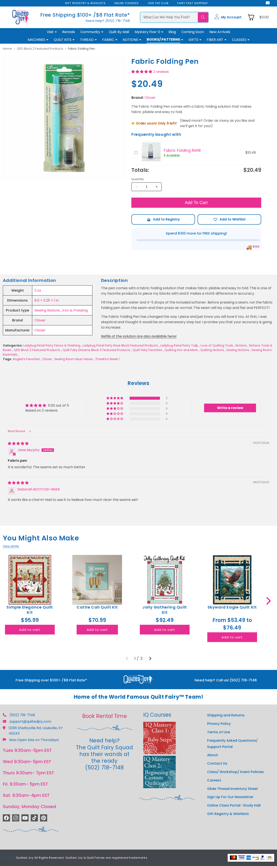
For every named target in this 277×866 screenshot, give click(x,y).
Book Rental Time (104, 716)
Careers (214, 780)
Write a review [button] (230, 407)
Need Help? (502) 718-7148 (108, 21)
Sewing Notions (47, 310)
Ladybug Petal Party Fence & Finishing (51, 345)
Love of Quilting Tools (217, 345)
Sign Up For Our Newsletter (230, 796)
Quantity (137, 179)
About (212, 755)
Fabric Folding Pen (81, 48)
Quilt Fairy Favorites (147, 350)
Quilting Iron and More (181, 350)
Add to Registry (163, 219)
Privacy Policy (219, 723)
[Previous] (126, 658)
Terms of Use (218, 732)
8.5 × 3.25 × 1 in (46, 300)
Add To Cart (196, 202)
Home (7, 48)
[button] (227, 17)
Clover (150, 97)
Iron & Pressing (75, 310)
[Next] (150, 658)
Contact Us (217, 763)
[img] (18, 443)
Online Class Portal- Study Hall (234, 805)
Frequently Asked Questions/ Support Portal (232, 743)
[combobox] (169, 17)
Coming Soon (192, 31)
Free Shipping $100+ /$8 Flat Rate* (85, 14)
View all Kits (11, 546)
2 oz (37, 290)
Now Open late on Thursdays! (34, 739)
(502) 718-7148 (22, 715)
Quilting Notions (212, 350)
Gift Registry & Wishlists (228, 813)
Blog (172, 31)
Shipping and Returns (226, 715)
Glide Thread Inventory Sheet (232, 788)
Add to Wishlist (229, 219)
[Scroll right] (268, 601)
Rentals (68, 31)
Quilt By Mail (119, 31)
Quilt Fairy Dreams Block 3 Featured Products (96, 350)
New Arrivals (219, 31)
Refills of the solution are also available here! (139, 336)
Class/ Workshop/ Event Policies (235, 771)
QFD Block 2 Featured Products (40, 48)
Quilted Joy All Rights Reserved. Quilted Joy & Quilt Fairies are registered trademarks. (82, 858)
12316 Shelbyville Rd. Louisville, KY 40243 (36, 730)
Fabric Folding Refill (182, 150)
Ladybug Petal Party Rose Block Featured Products (120, 345)
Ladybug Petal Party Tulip (179, 345)
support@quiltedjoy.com (30, 721)
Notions (241, 345)
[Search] (203, 17)
